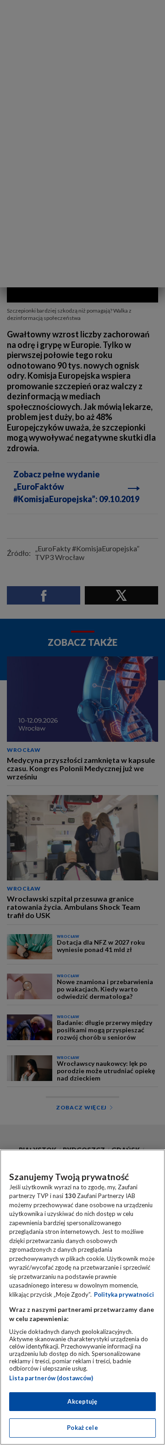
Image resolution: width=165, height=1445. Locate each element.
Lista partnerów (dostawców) (51, 1378)
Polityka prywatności (124, 1294)
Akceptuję (82, 1401)
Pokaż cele (82, 1427)
